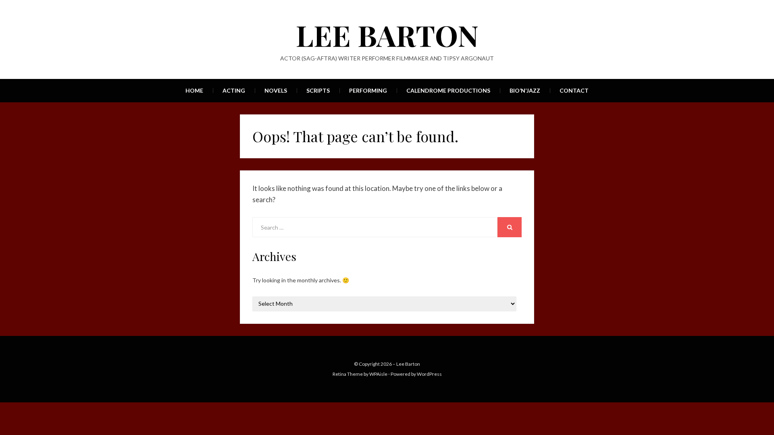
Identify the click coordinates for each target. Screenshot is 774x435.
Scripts (318, 90)
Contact (574, 90)
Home (194, 90)
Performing (368, 90)
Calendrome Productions (448, 90)
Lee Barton (387, 34)
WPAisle (378, 374)
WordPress (429, 374)
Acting (234, 90)
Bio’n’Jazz (525, 90)
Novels (275, 90)
